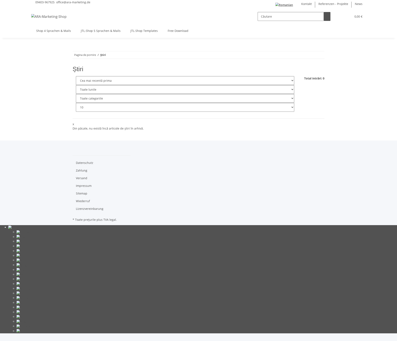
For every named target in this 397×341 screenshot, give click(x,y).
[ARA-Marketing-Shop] (49, 16)
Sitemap (81, 193)
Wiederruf (83, 201)
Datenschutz (84, 163)
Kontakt (306, 4)
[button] (340, 16)
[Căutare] (327, 16)
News (358, 4)
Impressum (84, 186)
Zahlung (81, 170)
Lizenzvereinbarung (89, 209)
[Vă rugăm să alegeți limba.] (285, 4)
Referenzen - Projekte (333, 4)
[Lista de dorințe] (347, 16)
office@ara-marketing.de (73, 2)
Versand (81, 178)
